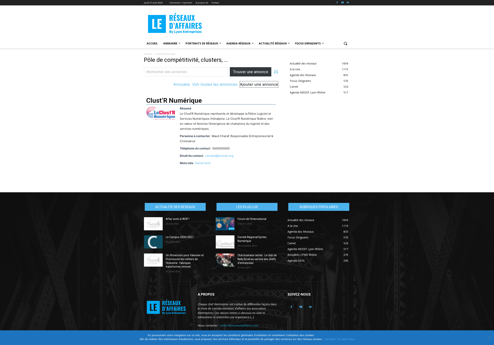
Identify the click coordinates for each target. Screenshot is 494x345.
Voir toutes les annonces (214, 84)
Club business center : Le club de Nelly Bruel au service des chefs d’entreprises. (257, 259)
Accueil (148, 54)
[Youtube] (342, 3)
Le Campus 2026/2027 (180, 237)
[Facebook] (337, 3)
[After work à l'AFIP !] (153, 223)
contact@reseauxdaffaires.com (238, 325)
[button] (345, 43)
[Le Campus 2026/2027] (153, 241)
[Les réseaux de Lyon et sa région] (175, 24)
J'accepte (330, 339)
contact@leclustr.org (219, 156)
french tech (203, 163)
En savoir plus (346, 339)
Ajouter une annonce (259, 84)
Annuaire (181, 84)
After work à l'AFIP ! (177, 218)
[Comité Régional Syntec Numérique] (225, 241)
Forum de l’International (252, 218)
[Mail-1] (348, 3)
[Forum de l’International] (225, 223)
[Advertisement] (276, 23)
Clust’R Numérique (174, 100)
